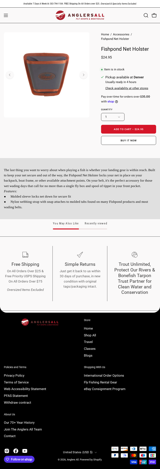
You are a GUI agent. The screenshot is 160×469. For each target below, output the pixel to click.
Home (105, 34)
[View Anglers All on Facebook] (16, 451)
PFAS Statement (16, 396)
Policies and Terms (15, 367)
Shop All (90, 335)
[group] (80, 3)
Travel (88, 342)
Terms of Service (16, 382)
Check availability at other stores (126, 88)
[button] (145, 15)
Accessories (121, 34)
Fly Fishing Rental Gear (100, 382)
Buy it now (129, 140)
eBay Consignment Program (104, 389)
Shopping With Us (94, 367)
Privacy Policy (14, 375)
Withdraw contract (17, 402)
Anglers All (73, 459)
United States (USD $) (77, 452)
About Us (9, 414)
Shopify (97, 459)
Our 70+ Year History (19, 422)
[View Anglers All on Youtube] (25, 451)
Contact (10, 436)
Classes (90, 348)
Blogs (88, 355)
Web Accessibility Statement (25, 389)
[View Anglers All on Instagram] (7, 451)
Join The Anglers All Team (23, 429)
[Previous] (10, 75)
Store (87, 320)
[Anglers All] (80, 15)
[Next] (83, 75)
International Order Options (104, 375)
